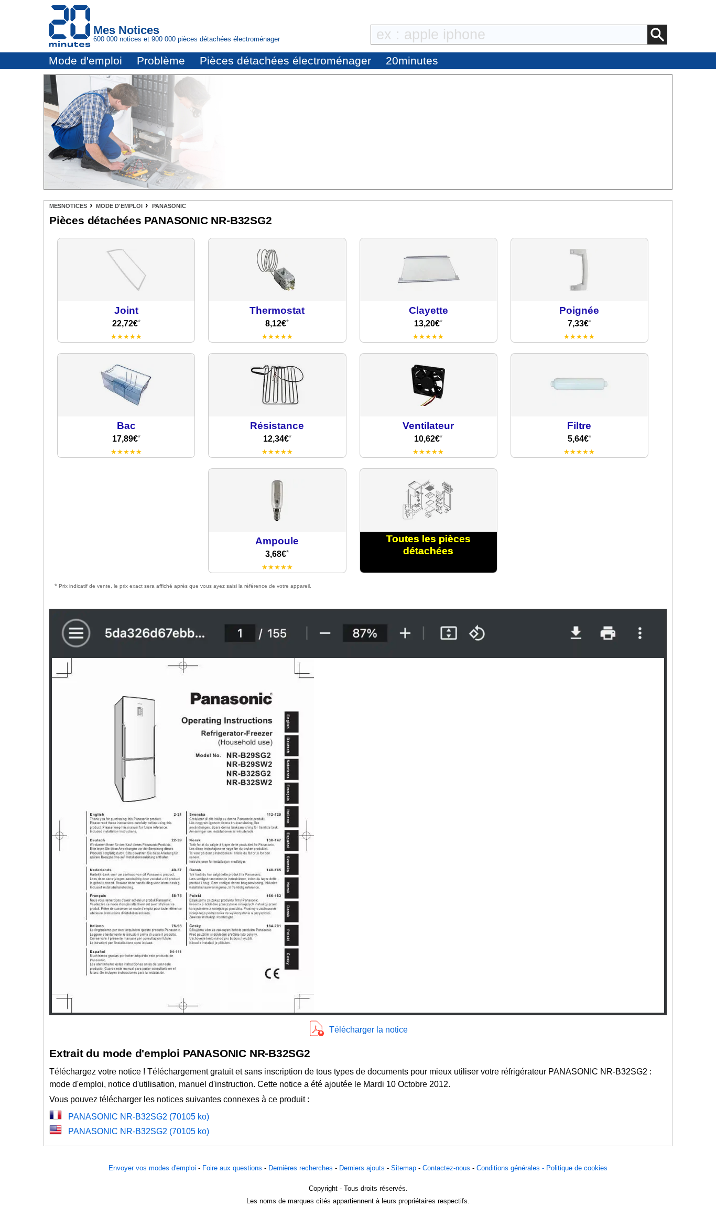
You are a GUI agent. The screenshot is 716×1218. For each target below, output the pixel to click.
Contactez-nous (446, 1168)
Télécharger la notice (368, 1029)
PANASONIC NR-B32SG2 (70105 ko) (138, 1116)
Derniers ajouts (362, 1168)
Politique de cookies (576, 1168)
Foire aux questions (232, 1168)
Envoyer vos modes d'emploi (152, 1168)
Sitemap (403, 1168)
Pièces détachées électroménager (285, 60)
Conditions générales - (511, 1168)
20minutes (412, 60)
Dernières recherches (300, 1168)
